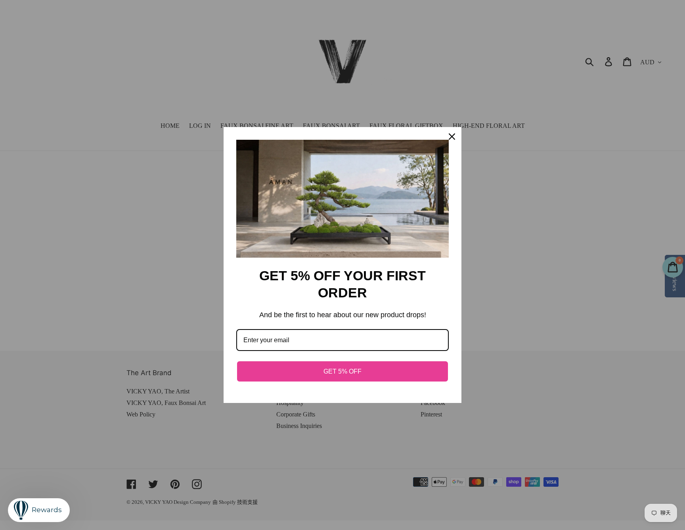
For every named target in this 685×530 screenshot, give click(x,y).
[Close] (451, 136)
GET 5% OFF (342, 371)
